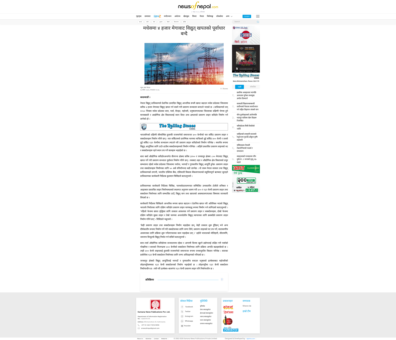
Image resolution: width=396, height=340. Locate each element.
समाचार (147, 16)
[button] (258, 16)
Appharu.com (250, 338)
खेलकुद (186, 16)
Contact (156, 338)
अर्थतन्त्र (177, 16)
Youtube (187, 326)
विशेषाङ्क (210, 16)
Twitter (188, 312)
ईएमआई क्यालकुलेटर (206, 313)
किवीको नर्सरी (246, 127)
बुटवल (161, 22)
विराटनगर (176, 22)
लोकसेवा (219, 16)
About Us (140, 338)
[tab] (239, 87)
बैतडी (168, 22)
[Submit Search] (258, 22)
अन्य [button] (227, 16)
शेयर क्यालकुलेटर (205, 310)
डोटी (147, 22)
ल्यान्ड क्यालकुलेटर (205, 317)
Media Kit (164, 338)
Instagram (189, 316)
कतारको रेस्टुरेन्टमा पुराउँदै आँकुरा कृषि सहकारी (247, 137)
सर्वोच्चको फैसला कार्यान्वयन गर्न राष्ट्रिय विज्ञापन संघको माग (247, 106)
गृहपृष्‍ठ (138, 16)
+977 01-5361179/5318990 (150, 325)
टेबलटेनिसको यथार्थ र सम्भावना (245, 148)
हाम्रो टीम (247, 311)
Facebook (189, 307)
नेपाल (202, 16)
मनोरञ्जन (167, 16)
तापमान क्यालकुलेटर (206, 324)
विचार (194, 16)
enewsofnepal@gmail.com (150, 328)
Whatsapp (189, 321)
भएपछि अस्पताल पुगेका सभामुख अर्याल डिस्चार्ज (246, 95)
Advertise (148, 338)
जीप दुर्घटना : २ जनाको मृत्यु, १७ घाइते (246, 159)
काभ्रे (140, 22)
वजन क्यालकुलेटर (205, 320)
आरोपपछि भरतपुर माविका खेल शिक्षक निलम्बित (247, 118)
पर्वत (154, 22)
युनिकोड (202, 306)
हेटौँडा (184, 22)
